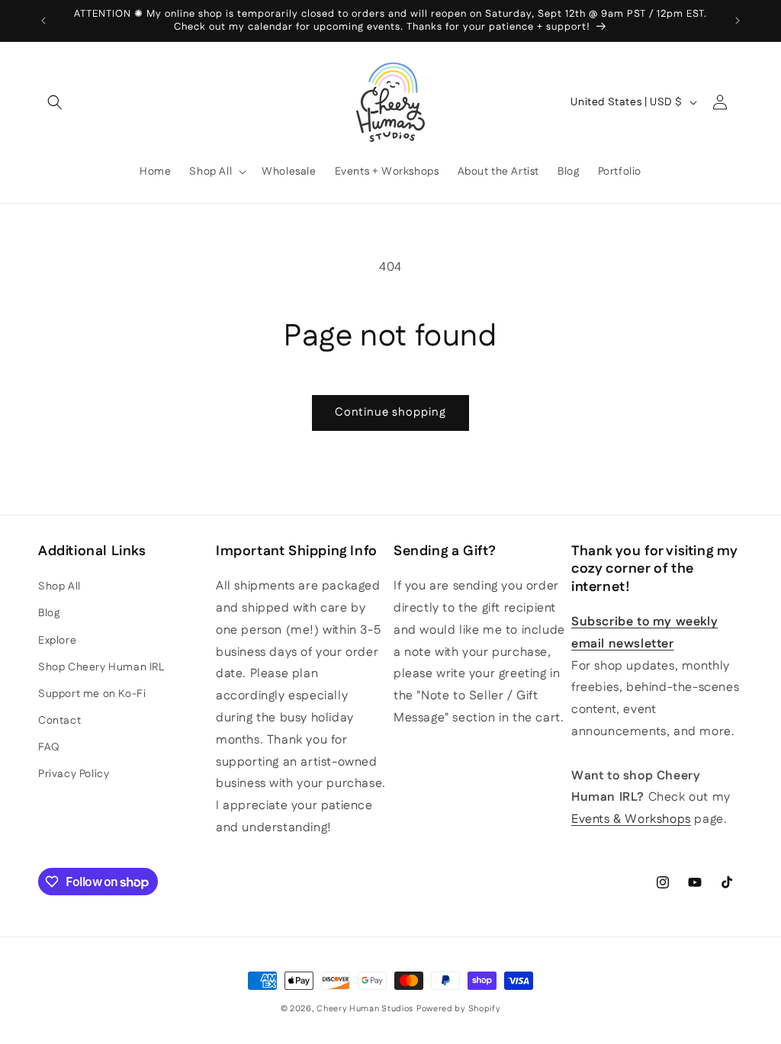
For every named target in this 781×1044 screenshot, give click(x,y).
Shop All (59, 586)
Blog (48, 613)
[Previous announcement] (43, 20)
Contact (59, 720)
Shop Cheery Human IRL (101, 667)
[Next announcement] (737, 20)
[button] (55, 102)
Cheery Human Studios (365, 1009)
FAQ (49, 747)
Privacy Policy (73, 774)
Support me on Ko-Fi (92, 694)
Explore (57, 640)
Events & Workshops (631, 819)
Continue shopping (390, 412)
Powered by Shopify (458, 1009)
